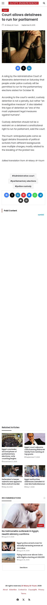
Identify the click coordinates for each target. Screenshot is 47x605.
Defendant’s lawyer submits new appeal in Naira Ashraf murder (12, 481)
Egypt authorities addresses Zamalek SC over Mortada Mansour (34, 481)
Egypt (5, 10)
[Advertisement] (23, 321)
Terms (23, 593)
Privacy (41, 589)
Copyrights (32, 589)
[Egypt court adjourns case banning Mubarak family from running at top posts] (34, 439)
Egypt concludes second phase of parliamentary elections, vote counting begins (9, 454)
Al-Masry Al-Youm (11, 25)
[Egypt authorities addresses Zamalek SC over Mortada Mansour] (34, 471)
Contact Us (22, 589)
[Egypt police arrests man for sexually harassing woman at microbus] (8, 546)
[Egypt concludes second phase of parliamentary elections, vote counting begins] (12, 440)
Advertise (13, 589)
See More (23, 567)
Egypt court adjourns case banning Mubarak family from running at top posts (34, 450)
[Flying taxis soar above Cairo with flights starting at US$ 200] (8, 558)
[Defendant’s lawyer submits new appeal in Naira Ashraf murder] (12, 471)
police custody (24, 186)
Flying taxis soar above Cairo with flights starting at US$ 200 (31, 555)
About (5, 589)
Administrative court (24, 175)
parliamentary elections (24, 181)
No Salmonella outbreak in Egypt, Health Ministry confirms (20, 533)
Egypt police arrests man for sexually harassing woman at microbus (30, 545)
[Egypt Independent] (23, 3)
